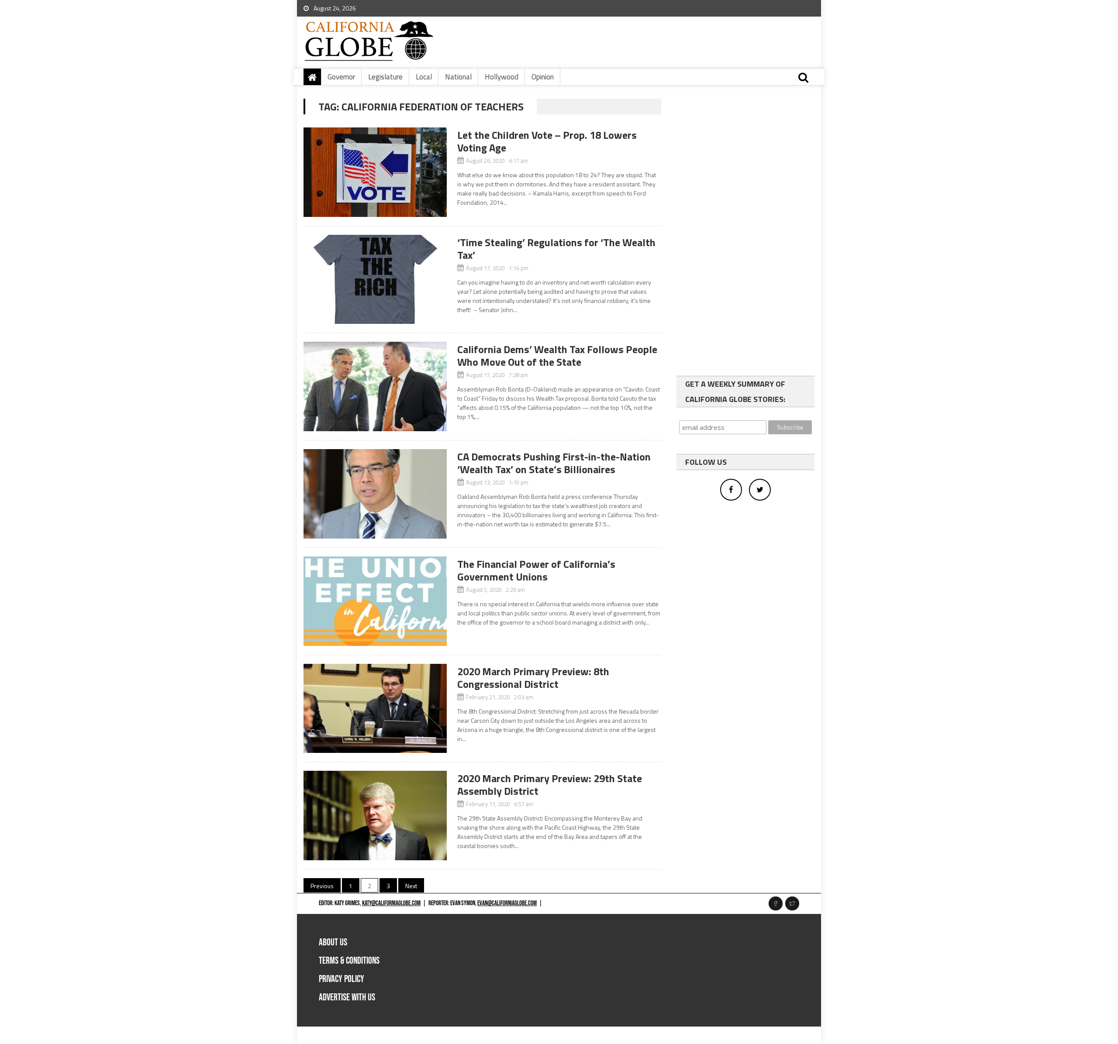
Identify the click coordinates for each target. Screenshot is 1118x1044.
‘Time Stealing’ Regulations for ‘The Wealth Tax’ (556, 248)
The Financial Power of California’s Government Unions (536, 570)
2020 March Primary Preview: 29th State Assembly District (549, 784)
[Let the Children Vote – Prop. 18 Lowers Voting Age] (375, 172)
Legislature (385, 76)
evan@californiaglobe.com (507, 903)
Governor (341, 76)
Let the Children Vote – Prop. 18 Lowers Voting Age (547, 141)
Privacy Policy (341, 979)
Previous (322, 885)
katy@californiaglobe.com (391, 903)
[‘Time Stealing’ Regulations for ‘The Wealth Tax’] (375, 279)
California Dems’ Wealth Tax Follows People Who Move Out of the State (557, 355)
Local (424, 76)
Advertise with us (347, 997)
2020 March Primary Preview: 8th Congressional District (533, 677)
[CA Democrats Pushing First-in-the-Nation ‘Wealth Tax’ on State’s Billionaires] (375, 494)
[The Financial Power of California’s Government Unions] (375, 601)
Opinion (542, 76)
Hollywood (501, 76)
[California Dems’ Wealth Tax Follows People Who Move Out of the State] (375, 386)
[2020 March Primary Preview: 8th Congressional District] (375, 708)
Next (411, 885)
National (458, 76)
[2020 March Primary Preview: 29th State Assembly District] (375, 815)
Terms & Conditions (349, 961)
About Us (333, 942)
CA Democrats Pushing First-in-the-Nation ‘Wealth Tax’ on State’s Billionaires (554, 463)
